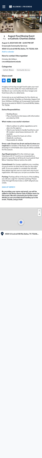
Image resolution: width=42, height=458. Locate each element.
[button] (8, 52)
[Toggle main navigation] (4, 6)
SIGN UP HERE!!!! (8, 187)
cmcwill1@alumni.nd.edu (11, 62)
